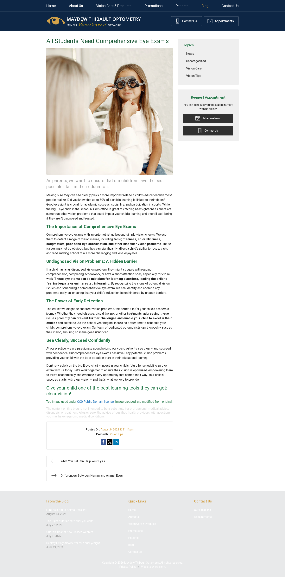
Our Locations (202, 509)
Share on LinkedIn (116, 442)
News (190, 54)
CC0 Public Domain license (95, 401)
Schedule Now (211, 118)
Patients (182, 6)
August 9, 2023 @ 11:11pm (117, 429)
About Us (76, 6)
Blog (205, 6)
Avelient (160, 566)
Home (51, 6)
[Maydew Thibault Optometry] (93, 21)
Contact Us (230, 6)
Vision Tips (116, 434)
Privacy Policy (127, 566)
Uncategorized (196, 61)
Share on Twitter (109, 442)
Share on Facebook (103, 442)
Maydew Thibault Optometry (141, 562)
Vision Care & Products (113, 6)
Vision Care (194, 68)
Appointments (224, 21)
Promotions (154, 6)
